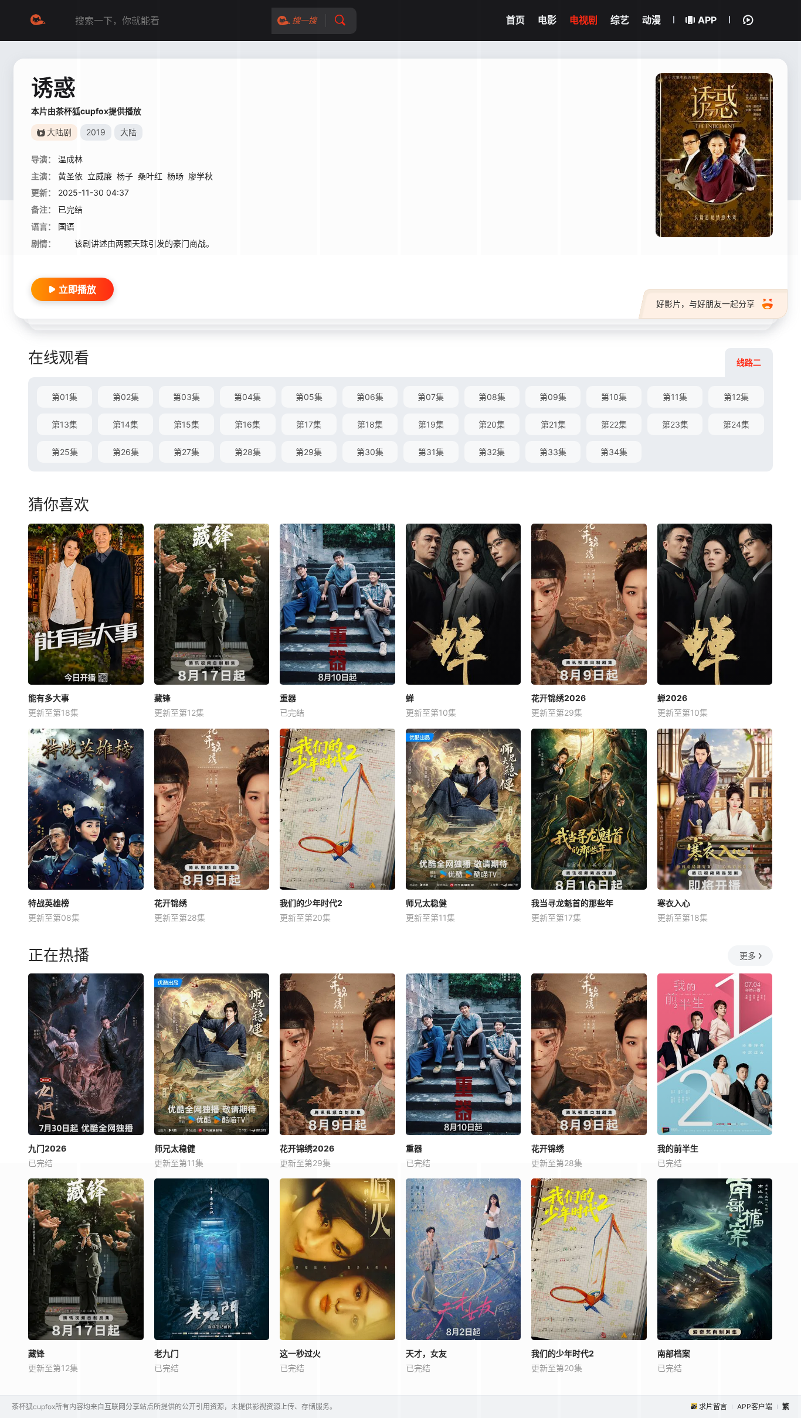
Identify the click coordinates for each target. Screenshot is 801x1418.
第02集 (126, 397)
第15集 (186, 424)
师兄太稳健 (426, 903)
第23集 (675, 424)
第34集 (613, 452)
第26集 (126, 452)
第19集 (431, 424)
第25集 (65, 452)
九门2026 (47, 1148)
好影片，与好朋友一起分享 (705, 304)
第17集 (308, 424)
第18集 (370, 424)
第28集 (248, 452)
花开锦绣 (170, 903)
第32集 (491, 452)
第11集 (675, 397)
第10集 (614, 397)
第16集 (247, 424)
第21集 (553, 424)
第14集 (125, 424)
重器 (288, 698)
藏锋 (162, 698)
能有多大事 (48, 698)
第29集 (309, 452)
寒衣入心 (673, 903)
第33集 (552, 452)
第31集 (431, 452)
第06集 (370, 397)
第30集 (370, 452)
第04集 (247, 397)
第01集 (64, 397)
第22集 (614, 424)
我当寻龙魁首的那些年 (572, 903)
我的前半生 (677, 1148)
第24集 (736, 424)
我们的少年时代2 (311, 903)
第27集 (186, 452)
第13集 (64, 424)
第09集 (552, 397)
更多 (747, 956)
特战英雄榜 (48, 903)
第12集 (736, 397)
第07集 (431, 397)
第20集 (491, 424)
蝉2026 (672, 698)
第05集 (309, 397)
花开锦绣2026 (558, 698)
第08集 (491, 397)
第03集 (186, 397)
